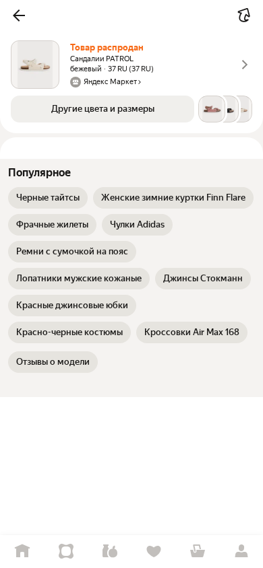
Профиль (241, 551)
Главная (22, 551)
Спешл (66, 551)
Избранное (153, 551)
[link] (48, 198)
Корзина (197, 551)
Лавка (110, 551)
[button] (19, 15)
